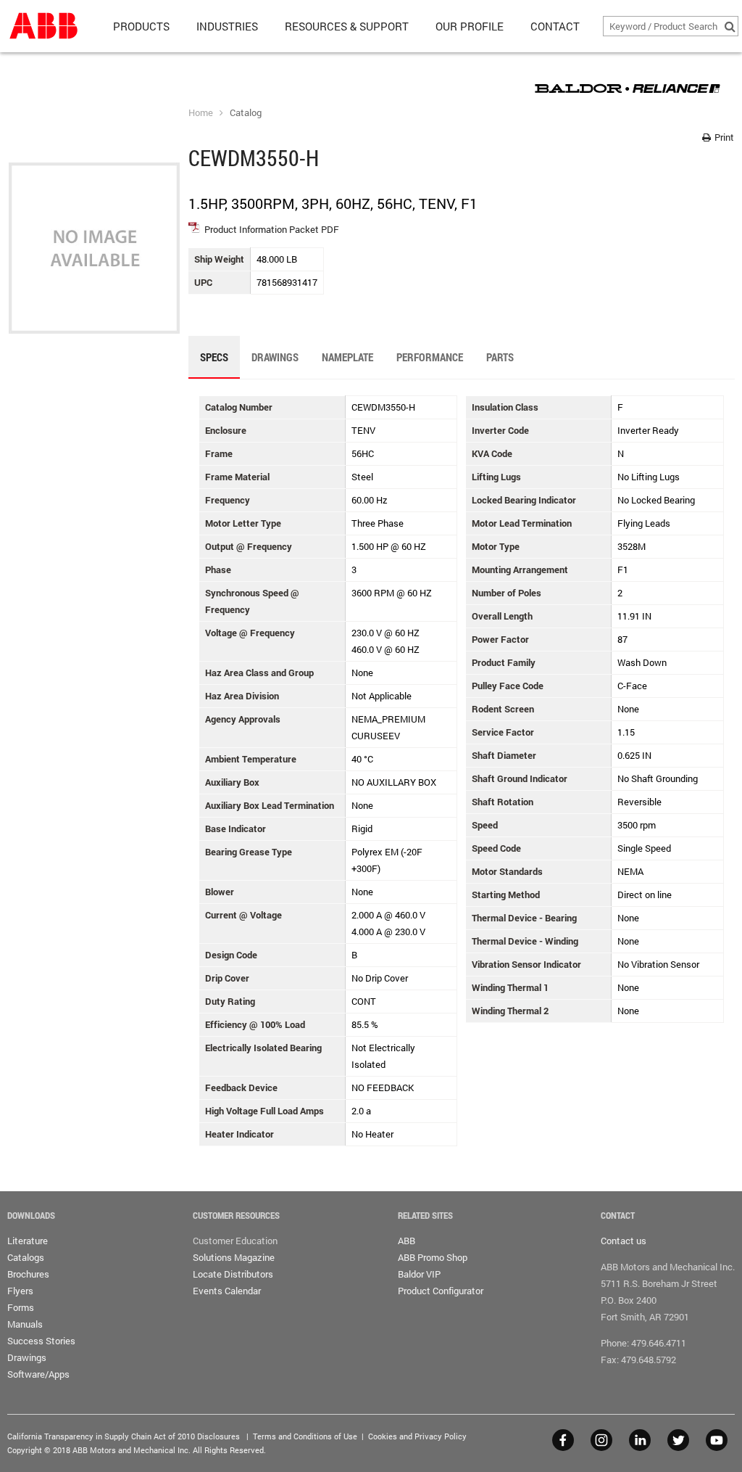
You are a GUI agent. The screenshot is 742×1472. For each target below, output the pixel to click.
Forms (20, 1307)
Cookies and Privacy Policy (417, 1436)
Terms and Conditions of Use (305, 1436)
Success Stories (41, 1340)
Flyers (20, 1290)
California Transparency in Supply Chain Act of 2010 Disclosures (123, 1436)
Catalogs (25, 1257)
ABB (406, 1240)
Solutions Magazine (234, 1257)
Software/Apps (38, 1374)
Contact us (623, 1240)
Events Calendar (227, 1290)
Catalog (246, 112)
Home (200, 112)
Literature (27, 1240)
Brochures (28, 1273)
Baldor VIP (419, 1273)
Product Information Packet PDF (271, 229)
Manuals (25, 1324)
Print (723, 137)
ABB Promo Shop (432, 1257)
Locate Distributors (233, 1273)
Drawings (26, 1357)
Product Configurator (440, 1290)
